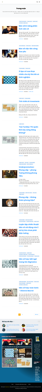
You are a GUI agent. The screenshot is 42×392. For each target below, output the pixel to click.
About (12, 384)
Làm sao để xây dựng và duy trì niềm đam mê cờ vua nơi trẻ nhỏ (12, 330)
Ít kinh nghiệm (21, 68)
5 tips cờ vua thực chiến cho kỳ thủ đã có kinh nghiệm (29, 74)
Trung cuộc (29, 21)
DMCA (29, 384)
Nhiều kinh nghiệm (35, 45)
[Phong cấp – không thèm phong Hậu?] (9, 203)
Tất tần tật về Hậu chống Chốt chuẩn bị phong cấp (32, 325)
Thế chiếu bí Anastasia (29, 101)
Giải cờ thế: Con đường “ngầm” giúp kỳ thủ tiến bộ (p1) (32, 330)
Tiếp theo (36, 314)
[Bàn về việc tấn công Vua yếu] (9, 54)
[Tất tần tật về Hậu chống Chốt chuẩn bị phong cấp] (23, 325)
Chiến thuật (35, 21)
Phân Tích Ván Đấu (22, 21)
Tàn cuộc (26, 162)
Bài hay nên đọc (22, 45)
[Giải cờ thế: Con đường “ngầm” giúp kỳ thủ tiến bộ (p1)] (23, 330)
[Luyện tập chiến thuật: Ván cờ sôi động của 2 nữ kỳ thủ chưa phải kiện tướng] (9, 233)
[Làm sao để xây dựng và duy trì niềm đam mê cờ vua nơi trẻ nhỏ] (3, 330)
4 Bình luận (31, 91)
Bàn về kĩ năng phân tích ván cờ (9, 346)
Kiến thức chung (29, 192)
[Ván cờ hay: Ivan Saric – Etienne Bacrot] (9, 293)
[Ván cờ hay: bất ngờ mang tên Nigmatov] (9, 264)
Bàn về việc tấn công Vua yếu (24, 346)
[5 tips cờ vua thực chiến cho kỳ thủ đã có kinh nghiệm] (9, 80)
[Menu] (39, 1)
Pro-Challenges (22, 221)
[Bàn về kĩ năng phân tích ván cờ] (9, 30)
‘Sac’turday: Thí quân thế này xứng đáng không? (28, 130)
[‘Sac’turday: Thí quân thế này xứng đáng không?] (9, 140)
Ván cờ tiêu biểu (22, 283)
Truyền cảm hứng (30, 221)
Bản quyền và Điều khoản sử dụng (21, 384)
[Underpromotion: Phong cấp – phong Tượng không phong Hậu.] (9, 174)
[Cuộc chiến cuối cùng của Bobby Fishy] (3, 325)
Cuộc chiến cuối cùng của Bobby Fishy (12, 325)
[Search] (37, 1)
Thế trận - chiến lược (23, 254)
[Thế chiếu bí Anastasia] (9, 108)
